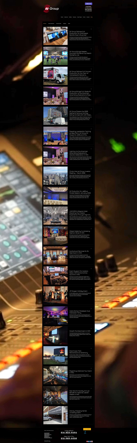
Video (69, 23)
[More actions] (91, 29)
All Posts (44, 23)
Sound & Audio (58, 23)
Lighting (64, 23)
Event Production (51, 23)
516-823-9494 (88, 8)
